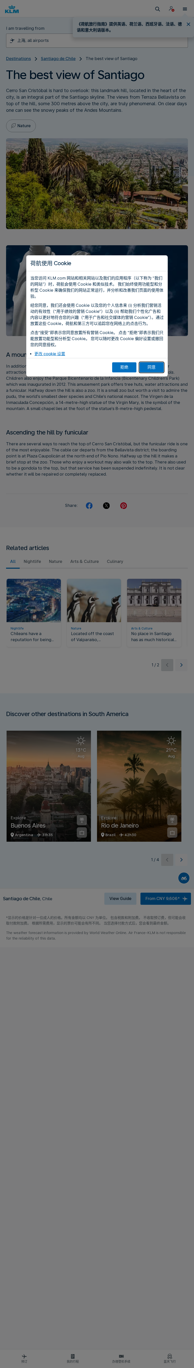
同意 (152, 367)
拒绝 (124, 367)
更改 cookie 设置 (49, 353)
